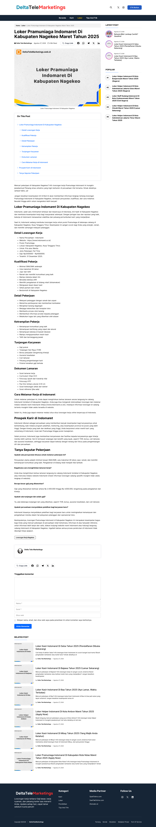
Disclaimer (112, 822)
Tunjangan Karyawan (30, 151)
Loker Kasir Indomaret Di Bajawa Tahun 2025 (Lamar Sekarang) (67, 668)
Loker (80, 18)
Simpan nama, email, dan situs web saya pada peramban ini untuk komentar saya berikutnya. (54, 620)
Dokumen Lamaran (29, 157)
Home (18, 25)
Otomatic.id (94, 804)
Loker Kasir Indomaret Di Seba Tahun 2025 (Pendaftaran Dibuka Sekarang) (127, 46)
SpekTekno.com (96, 797)
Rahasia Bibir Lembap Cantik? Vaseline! (126, 35)
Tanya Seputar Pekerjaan (29, 173)
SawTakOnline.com (97, 800)
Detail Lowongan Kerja (31, 130)
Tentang (98, 822)
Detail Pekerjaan (28, 141)
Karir (72, 18)
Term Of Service (136, 822)
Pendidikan (63, 804)
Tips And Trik (91, 18)
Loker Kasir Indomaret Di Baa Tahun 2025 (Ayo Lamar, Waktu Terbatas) (126, 58)
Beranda (62, 18)
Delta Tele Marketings (24, 43)
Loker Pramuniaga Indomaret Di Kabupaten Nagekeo (40, 125)
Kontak (105, 822)
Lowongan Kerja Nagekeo (25, 537)
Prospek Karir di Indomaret (30, 168)
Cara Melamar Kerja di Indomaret (35, 162)
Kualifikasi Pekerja (29, 135)
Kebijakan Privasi (123, 822)
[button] (111, 7)
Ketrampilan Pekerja (30, 146)
